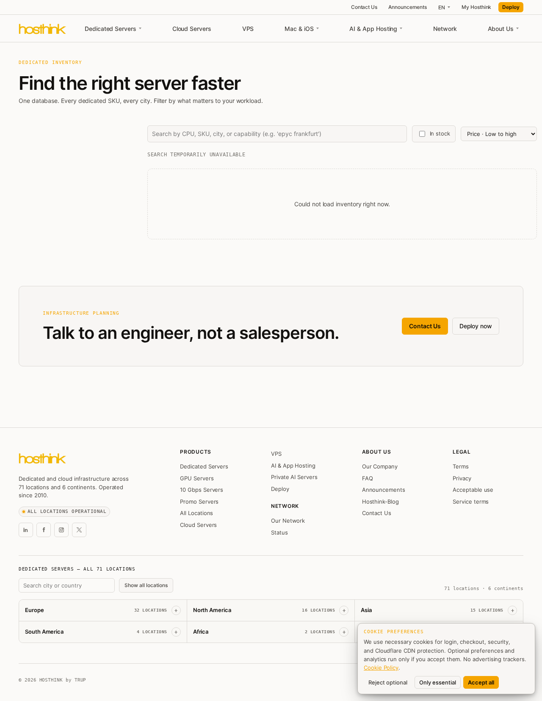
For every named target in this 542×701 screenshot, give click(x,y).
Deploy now (475, 326)
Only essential (437, 682)
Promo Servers (199, 501)
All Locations (196, 513)
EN (441, 7)
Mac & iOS (299, 28)
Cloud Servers (191, 28)
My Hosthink (476, 7)
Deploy (511, 7)
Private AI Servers (294, 477)
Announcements (407, 7)
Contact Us (364, 7)
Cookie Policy (381, 667)
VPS (248, 28)
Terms (461, 466)
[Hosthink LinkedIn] (26, 530)
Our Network (288, 520)
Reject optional (387, 682)
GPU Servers (196, 478)
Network (445, 28)
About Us (501, 28)
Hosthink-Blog (380, 501)
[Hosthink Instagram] (61, 530)
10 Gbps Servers (201, 489)
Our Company (380, 466)
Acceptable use (473, 489)
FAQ (367, 478)
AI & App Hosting (373, 28)
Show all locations (146, 585)
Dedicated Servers (110, 28)
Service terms (471, 501)
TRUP (80, 680)
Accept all (481, 682)
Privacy (462, 478)
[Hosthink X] (79, 530)
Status (279, 532)
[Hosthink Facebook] (43, 530)
